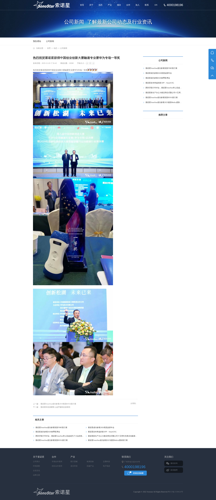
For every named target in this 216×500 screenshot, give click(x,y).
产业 (110, 5)
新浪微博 (174, 470)
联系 (147, 5)
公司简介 (36, 461)
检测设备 (90, 461)
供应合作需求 (57, 466)
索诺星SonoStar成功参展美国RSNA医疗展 (52, 440)
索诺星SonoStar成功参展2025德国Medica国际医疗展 (108, 440)
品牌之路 (36, 475)
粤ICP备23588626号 (175, 492)
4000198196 (175, 5)
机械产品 (90, 466)
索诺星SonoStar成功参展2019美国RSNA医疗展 (58, 404)
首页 (82, 5)
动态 (100, 5)
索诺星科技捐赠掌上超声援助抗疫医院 (55, 407)
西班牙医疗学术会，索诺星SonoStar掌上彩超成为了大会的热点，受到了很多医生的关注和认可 (72, 436)
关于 (91, 5)
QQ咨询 (135, 474)
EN (156, 5)
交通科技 (106, 461)
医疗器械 (74, 461)
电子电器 (106, 466)
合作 (128, 5)
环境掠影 (36, 466)
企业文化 (36, 470)
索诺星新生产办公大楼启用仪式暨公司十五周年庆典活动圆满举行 (113, 436)
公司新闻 (50, 41)
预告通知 (37, 41)
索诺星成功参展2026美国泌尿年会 (101, 427)
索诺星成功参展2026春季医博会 (48, 432)
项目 (119, 5)
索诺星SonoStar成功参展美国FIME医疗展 (51, 427)
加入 (138, 5)
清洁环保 (74, 466)
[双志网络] (58, 492)
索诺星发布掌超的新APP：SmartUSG (102, 432)
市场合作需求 (57, 461)
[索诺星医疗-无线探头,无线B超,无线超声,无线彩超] (52, 5)
